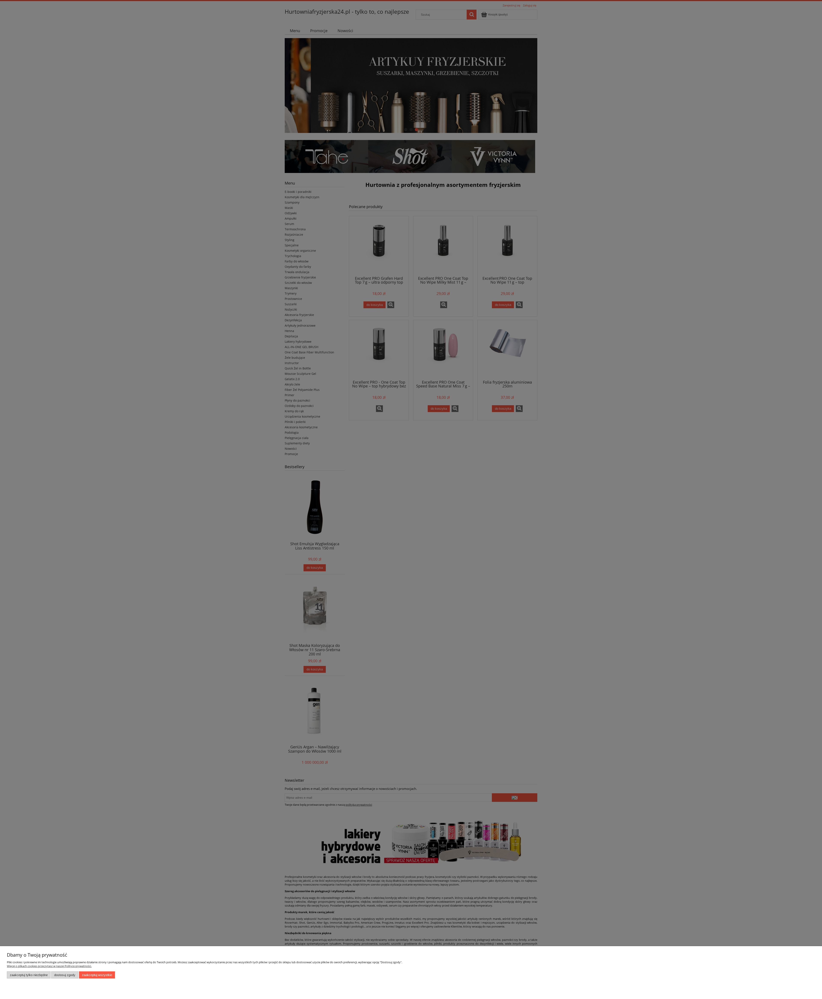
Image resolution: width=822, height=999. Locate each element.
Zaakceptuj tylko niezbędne (29, 975)
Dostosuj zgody (64, 975)
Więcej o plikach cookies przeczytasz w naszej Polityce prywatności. (49, 966)
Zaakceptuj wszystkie (97, 975)
